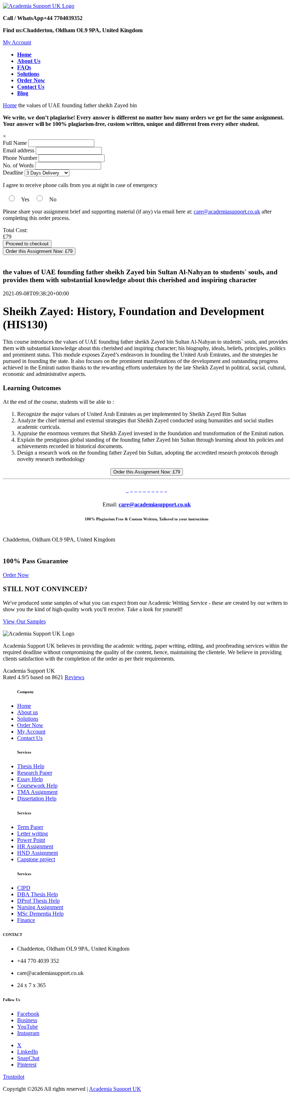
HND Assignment (37, 853)
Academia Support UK (115, 1089)
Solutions (27, 719)
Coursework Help (37, 786)
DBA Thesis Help (37, 894)
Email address (18, 150)
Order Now (16, 575)
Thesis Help (30, 766)
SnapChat (28, 1058)
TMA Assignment (37, 792)
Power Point (31, 840)
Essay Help (30, 779)
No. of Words (19, 165)
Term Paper (30, 827)
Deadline (13, 173)
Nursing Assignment (40, 907)
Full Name (15, 143)
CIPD (23, 888)
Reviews (74, 677)
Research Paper (34, 773)
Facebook (28, 1014)
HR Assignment (35, 846)
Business (27, 1020)
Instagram (28, 1033)
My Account (17, 42)
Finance (26, 920)
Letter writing (32, 833)
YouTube (27, 1027)
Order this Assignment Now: (39, 251)
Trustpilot (13, 1077)
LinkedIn (27, 1052)
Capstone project (36, 859)
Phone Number (21, 158)
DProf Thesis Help (38, 901)
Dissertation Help (36, 798)
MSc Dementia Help (40, 914)
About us (27, 712)
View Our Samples (24, 621)
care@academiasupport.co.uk (227, 212)
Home (10, 105)
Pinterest (26, 1065)
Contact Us (30, 738)
